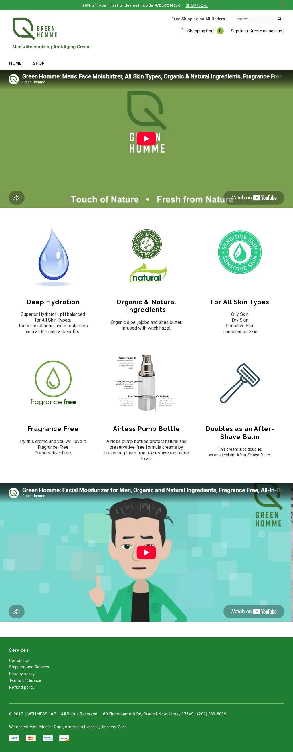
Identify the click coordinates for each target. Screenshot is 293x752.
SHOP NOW (197, 5)
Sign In (237, 31)
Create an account (266, 31)
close (282, 4)
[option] (146, 139)
